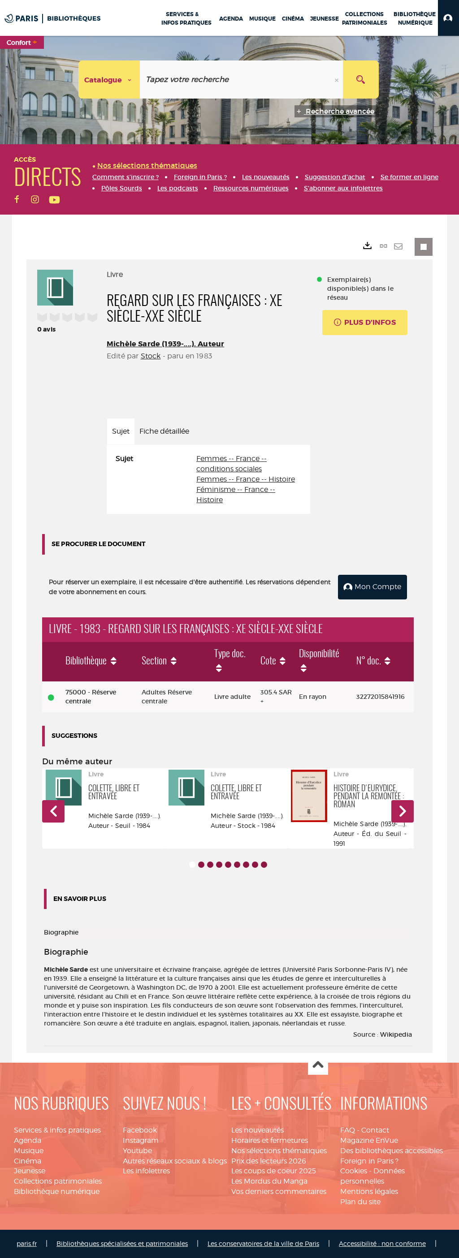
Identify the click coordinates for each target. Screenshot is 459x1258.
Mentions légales (369, 1191)
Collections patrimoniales (58, 1181)
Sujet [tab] (121, 431)
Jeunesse (29, 1171)
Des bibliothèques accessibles (391, 1150)
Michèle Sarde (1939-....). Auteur (165, 344)
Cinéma (27, 1161)
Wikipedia (396, 1034)
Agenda (27, 1140)
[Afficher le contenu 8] (255, 865)
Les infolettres (146, 1171)
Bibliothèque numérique (57, 1191)
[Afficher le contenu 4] (219, 865)
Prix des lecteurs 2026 (268, 1161)
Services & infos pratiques (57, 1130)
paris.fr (27, 1243)
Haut (318, 1065)
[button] (448, 18)
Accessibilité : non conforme (382, 1243)
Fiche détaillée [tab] (164, 431)
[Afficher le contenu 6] (237, 865)
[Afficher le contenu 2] (201, 865)
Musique (28, 1150)
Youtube (137, 1150)
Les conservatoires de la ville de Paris (263, 1243)
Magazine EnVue (369, 1140)
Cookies (353, 1171)
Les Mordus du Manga (269, 1181)
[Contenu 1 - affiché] (192, 865)
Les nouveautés (257, 1130)
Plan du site (360, 1202)
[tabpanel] (208, 479)
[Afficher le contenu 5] (228, 865)
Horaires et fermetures (269, 1140)
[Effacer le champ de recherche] (337, 79)
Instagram (141, 1140)
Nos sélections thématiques (279, 1150)
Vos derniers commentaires (278, 1191)
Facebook (140, 1130)
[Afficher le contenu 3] (210, 865)
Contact (375, 1130)
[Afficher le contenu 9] (264, 865)
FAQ (347, 1130)
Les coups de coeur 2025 (273, 1171)
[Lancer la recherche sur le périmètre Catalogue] (361, 79)
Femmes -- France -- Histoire (245, 479)
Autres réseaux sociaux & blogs (175, 1161)
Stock (151, 356)
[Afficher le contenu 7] (246, 865)
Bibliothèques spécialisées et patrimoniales (122, 1243)
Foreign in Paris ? (369, 1161)
